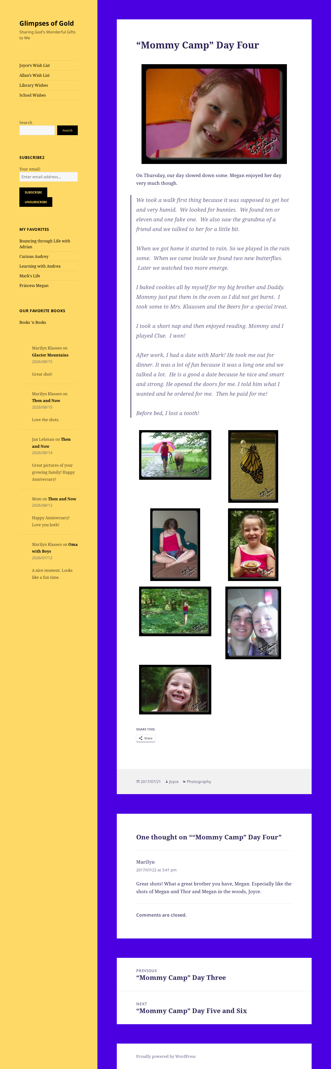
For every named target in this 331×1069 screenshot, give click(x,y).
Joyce (174, 781)
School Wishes (32, 95)
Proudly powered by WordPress (166, 1056)
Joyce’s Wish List (34, 65)
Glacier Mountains (50, 355)
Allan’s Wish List (34, 75)
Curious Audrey (33, 256)
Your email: (30, 169)
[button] (175, 455)
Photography (199, 781)
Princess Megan (33, 285)
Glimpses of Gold (46, 23)
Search (25, 122)
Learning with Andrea (40, 266)
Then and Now (46, 400)
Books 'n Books (32, 322)
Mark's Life (29, 276)
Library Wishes (33, 85)
